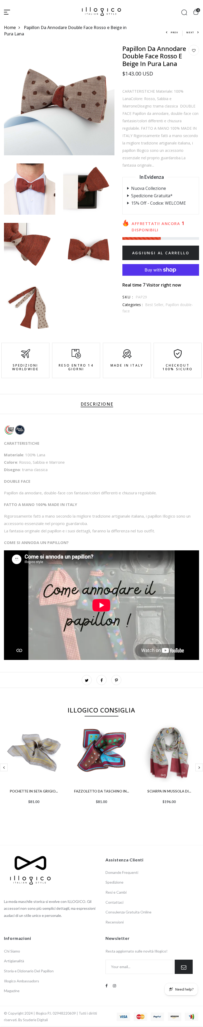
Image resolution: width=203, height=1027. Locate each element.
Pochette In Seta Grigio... (34, 791)
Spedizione (114, 882)
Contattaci (114, 902)
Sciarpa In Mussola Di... (169, 791)
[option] (34, 772)
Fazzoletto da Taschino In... (101, 791)
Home (10, 27)
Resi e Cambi (116, 892)
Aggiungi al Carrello (161, 252)
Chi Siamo (12, 951)
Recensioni (114, 922)
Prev (174, 32)
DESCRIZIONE (97, 404)
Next (190, 32)
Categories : (132, 304)
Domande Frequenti (121, 872)
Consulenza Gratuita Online (128, 912)
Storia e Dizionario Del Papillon (29, 971)
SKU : (127, 296)
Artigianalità (14, 961)
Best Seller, (155, 304)
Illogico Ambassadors (21, 981)
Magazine (12, 990)
